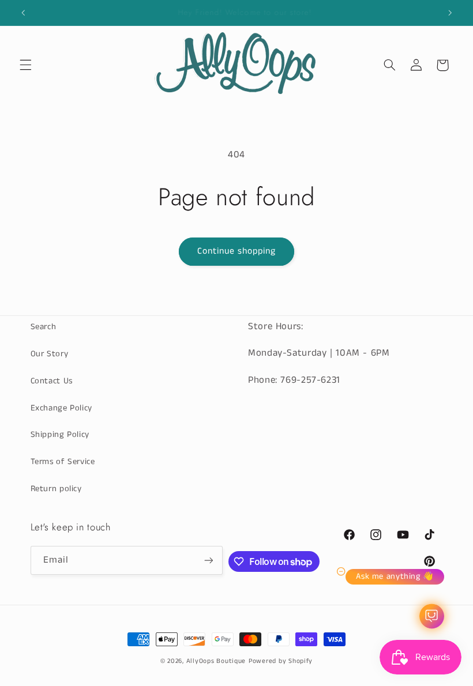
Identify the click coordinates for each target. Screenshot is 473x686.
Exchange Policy (61, 408)
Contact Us (52, 381)
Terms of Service (63, 462)
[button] (25, 65)
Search (44, 327)
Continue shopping (236, 251)
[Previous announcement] (23, 12)
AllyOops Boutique (216, 661)
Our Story (50, 354)
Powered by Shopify (281, 661)
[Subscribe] (208, 560)
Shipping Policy (60, 434)
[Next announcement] (450, 12)
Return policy (56, 489)
